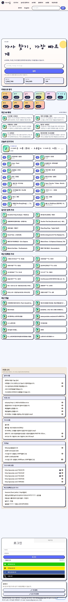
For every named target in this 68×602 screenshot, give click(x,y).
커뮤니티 (7, 398)
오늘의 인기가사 (7, 141)
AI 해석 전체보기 (63, 112)
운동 (4, 103)
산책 (15, 103)
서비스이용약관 (16, 598)
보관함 (47, 2)
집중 (26, 94)
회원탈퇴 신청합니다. (11, 408)
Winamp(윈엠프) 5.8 (11, 448)
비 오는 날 (61, 94)
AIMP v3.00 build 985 (12, 456)
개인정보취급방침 (6, 598)
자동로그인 (8, 560)
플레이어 (40, 2)
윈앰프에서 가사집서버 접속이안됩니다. (17, 405)
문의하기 (61, 597)
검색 (63, 8)
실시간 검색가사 (25, 2)
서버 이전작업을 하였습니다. (14, 389)
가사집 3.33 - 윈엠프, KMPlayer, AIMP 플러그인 (20, 459)
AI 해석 (34, 2)
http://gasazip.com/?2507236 (14, 479)
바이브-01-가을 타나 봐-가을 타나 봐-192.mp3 (19, 436)
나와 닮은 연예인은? (14, 600)
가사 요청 (7, 420)
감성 (15, 94)
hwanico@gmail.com (32, 600)
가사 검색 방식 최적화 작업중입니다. (16, 386)
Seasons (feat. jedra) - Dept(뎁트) (16, 492)
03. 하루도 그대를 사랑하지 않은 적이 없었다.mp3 (20, 430)
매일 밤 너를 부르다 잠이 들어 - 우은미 (17, 498)
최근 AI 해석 (6, 112)
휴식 (37, 103)
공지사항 (7, 375)
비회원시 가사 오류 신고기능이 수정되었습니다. (20, 383)
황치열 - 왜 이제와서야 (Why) (14, 427)
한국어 (20, 8)
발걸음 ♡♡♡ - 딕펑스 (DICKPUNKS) (16, 504)
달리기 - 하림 (9, 501)
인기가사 (16, 2)
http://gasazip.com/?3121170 (14, 470)
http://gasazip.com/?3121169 (14, 473)
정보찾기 (62, 560)
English (26, 8)
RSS (40, 600)
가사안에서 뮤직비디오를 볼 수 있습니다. (17, 392)
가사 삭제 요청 (9, 465)
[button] (34, 590)
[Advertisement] (34, 24)
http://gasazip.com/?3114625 (14, 476)
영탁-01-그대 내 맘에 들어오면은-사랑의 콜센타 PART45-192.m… (25, 433)
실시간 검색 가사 (7, 210)
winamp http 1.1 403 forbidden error (17, 402)
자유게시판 (54, 2)
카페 (26, 103)
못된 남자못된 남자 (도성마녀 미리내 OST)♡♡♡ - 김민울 (23, 495)
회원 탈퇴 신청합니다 (11, 411)
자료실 (6, 443)
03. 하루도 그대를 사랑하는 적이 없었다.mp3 (19, 414)
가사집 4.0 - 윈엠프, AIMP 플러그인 (16, 453)
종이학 (7, 425)
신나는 (5, 94)
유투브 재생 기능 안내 (11, 380)
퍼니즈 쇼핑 (5, 600)
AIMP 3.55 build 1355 (12, 451)
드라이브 (39, 94)
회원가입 (50, 540)
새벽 (48, 94)
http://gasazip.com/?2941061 (14, 482)
